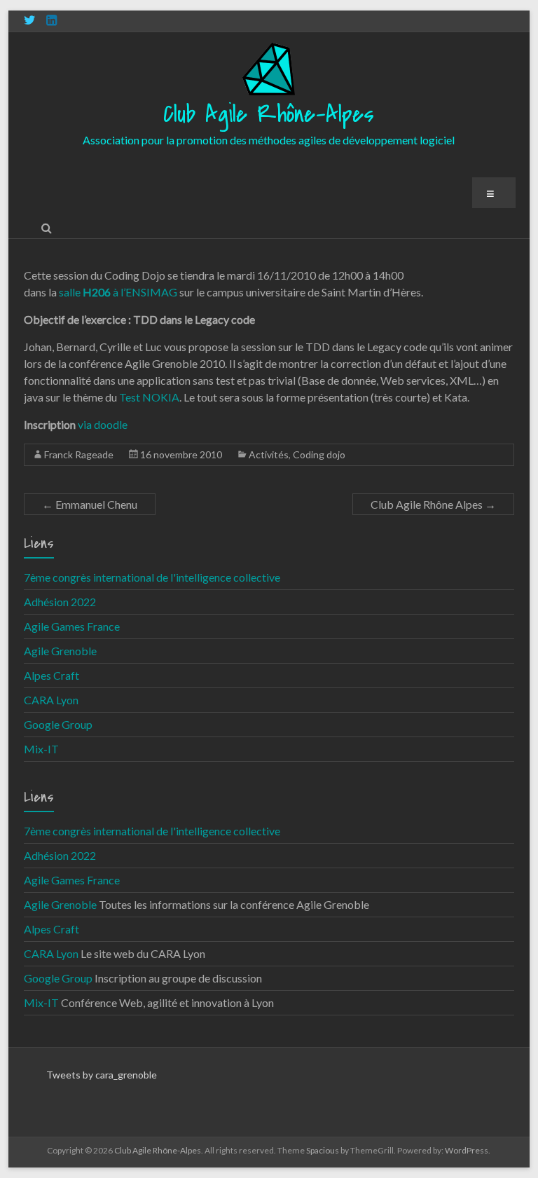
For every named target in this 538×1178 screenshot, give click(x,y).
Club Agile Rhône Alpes (433, 504)
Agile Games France (72, 626)
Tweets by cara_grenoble (101, 1075)
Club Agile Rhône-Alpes (268, 114)
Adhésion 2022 (60, 601)
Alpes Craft (51, 675)
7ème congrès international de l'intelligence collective (152, 577)
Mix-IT (41, 748)
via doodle (102, 424)
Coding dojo (319, 454)
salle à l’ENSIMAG (118, 292)
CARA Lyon (51, 699)
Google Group (58, 724)
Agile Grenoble (60, 650)
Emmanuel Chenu (89, 504)
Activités (269, 454)
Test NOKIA (149, 397)
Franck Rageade (78, 454)
